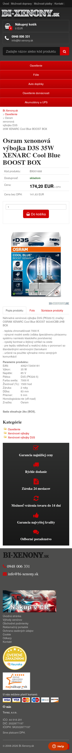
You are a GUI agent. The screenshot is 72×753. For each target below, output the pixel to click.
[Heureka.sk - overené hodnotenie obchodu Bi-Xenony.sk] (15, 657)
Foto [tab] (32, 310)
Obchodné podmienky (15, 623)
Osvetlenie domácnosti (36, 93)
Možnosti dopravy (21, 3)
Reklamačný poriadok (15, 627)
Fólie (36, 74)
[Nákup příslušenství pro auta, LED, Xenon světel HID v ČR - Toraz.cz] (29, 601)
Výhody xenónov (12, 619)
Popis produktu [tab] (14, 310)
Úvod (6, 3)
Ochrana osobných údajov (18, 630)
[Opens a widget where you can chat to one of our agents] (58, 746)
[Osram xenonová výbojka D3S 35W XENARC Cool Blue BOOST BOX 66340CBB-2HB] (36, 264)
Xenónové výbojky (18, 433)
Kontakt (58, 3)
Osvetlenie (36, 65)
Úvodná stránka (12, 616)
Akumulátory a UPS (36, 102)
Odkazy (7, 638)
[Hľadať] (64, 51)
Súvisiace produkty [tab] (52, 310)
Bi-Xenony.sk (10, 110)
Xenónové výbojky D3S (21, 437)
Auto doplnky (36, 84)
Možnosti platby (43, 3)
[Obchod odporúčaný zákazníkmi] (16, 681)
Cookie (7, 634)
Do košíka (38, 214)
